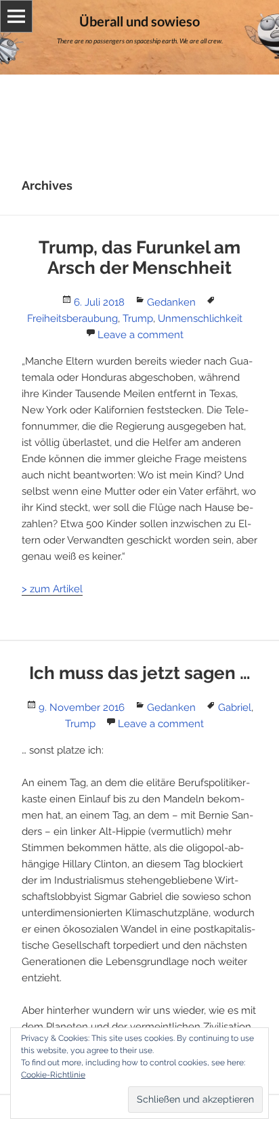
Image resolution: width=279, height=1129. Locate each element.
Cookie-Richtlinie (53, 1075)
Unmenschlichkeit (200, 318)
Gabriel (234, 707)
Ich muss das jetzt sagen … (140, 673)
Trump (138, 318)
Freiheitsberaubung (72, 318)
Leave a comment (141, 335)
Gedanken (171, 302)
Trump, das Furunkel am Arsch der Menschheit (139, 257)
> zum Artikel (52, 589)
